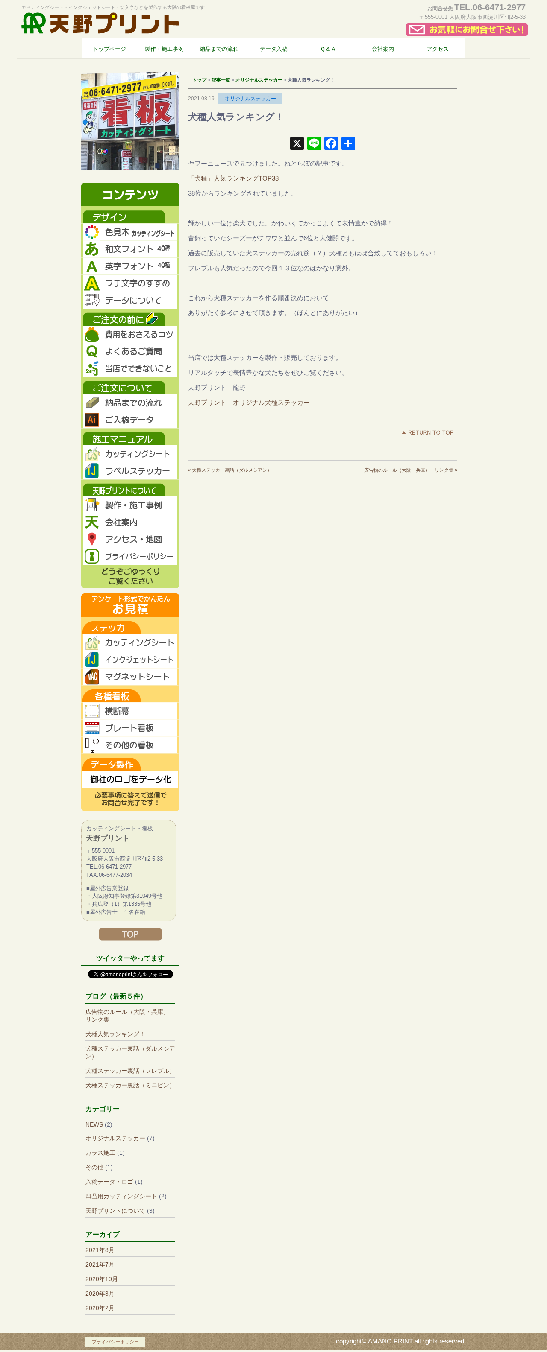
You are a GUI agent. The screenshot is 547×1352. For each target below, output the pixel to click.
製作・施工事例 (130, 505)
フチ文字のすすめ (130, 283)
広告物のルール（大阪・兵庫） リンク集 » (410, 470)
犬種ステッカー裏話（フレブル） (130, 1070)
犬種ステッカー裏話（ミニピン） (130, 1085)
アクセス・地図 (130, 539)
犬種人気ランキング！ (115, 1034)
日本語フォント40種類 (130, 248)
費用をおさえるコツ (130, 334)
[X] (297, 144)
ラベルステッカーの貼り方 (130, 470)
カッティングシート (130, 642)
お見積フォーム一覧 (130, 605)
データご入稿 (130, 419)
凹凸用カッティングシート (121, 1196)
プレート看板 (130, 727)
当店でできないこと (130, 368)
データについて (130, 300)
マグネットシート (130, 676)
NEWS (94, 1124)
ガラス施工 (100, 1152)
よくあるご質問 (130, 351)
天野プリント (100, 23)
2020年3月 (100, 1293)
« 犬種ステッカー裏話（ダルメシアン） (230, 470)
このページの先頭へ (427, 432)
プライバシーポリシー (130, 556)
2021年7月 (100, 1264)
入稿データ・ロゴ (109, 1181)
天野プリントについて (115, 1210)
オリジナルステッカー (250, 99)
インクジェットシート (130, 659)
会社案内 (130, 522)
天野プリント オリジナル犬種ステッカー (249, 402)
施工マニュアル (130, 436)
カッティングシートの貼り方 (130, 453)
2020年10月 (101, 1279)
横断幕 (130, 710)
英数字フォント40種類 (130, 265)
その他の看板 (130, 744)
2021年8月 (100, 1250)
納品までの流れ (130, 402)
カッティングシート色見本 (130, 231)
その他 (94, 1167)
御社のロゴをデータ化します (130, 779)
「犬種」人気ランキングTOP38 (233, 178)
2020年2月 (100, 1308)
